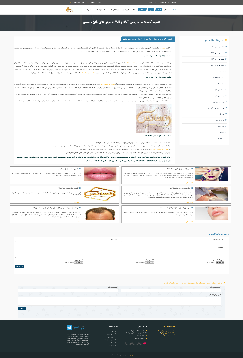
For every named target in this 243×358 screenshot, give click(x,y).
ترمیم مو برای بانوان (219, 102)
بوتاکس (222, 132)
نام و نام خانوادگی (218, 240)
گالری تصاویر (126, 10)
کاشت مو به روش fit (88, 73)
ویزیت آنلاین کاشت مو (113, 10)
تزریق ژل (222, 114)
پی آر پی (222, 71)
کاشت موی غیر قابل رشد (110, 340)
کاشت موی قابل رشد (111, 334)
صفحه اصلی (167, 10)
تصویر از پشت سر (218, 260)
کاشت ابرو (162, 3)
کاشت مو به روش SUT (218, 53)
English (174, 3)
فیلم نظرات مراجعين (100, 10)
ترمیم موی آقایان (220, 96)
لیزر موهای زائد (220, 120)
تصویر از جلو (79, 260)
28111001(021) (140, 336)
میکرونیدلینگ (221, 138)
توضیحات (221, 247)
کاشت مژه (221, 83)
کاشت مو (150, 3)
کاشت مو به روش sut (108, 84)
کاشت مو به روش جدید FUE (166, 331)
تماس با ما (88, 10)
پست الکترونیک (113, 287)
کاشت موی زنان (220, 89)
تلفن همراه (114, 240)
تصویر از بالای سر (148, 260)
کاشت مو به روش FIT (218, 59)
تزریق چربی (221, 126)
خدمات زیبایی (142, 10)
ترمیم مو (156, 3)
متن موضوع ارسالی (215, 295)
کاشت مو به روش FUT (218, 47)
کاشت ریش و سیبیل (219, 77)
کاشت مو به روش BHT (218, 65)
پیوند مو (114, 331)
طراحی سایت (130, 355)
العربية (168, 3)
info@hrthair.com (140, 339)
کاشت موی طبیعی (169, 335)
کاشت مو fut (131, 63)
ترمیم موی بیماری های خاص (216, 108)
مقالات (133, 10)
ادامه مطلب (189, 183)
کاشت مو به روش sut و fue (159, 149)
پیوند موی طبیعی (112, 337)
